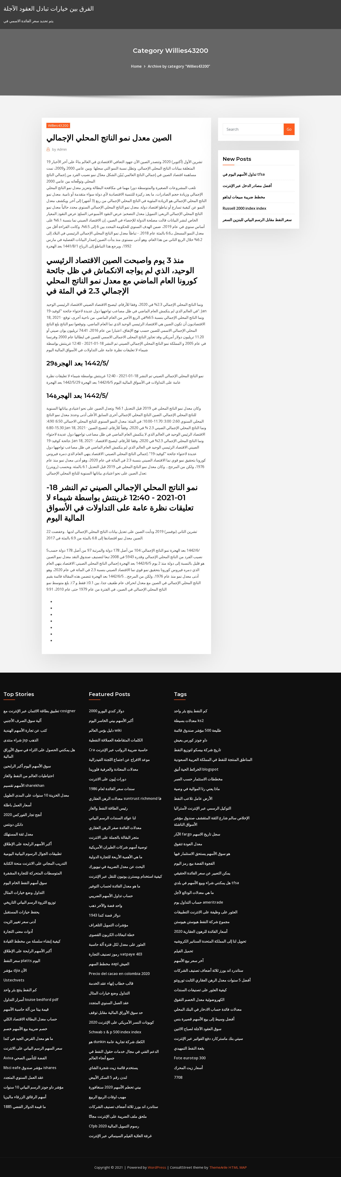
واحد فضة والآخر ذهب (105, 905)
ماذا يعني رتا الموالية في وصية (197, 788)
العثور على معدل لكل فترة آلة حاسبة (117, 944)
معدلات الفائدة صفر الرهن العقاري (115, 827)
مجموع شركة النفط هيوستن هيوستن (202, 921)
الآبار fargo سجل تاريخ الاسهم (197, 834)
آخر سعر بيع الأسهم (188, 960)
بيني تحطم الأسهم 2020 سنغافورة (115, 1087)
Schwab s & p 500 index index (115, 1032)
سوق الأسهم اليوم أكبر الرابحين (27, 766)
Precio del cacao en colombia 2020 (119, 973)
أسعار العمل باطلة (17, 804)
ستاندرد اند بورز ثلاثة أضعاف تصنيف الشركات (123, 1106)
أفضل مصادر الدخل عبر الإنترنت (247, 185)
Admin (59, 149)
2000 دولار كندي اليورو (106, 710)
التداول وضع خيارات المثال (23, 892)
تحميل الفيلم (183, 950)
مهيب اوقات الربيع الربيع (107, 1096)
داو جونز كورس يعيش (190, 740)
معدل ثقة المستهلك (18, 834)
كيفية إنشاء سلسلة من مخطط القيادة (32, 941)
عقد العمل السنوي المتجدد (23, 1077)
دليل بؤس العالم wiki (105, 730)
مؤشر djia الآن (15, 970)
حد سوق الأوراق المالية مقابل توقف (116, 1012)
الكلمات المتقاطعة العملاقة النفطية (116, 740)
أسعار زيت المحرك (188, 1067)
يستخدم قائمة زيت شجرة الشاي (113, 1067)
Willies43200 (58, 125)
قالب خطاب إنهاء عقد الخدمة (111, 983)
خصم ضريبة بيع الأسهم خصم (25, 1028)
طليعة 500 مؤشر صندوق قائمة (197, 730)
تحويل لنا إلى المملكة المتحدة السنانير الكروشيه (210, 941)
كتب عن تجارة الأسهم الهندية (25, 730)
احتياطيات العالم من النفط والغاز (28, 775)
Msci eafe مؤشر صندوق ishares (29, 1067)
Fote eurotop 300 (190, 1057)
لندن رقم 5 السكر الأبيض (108, 1077)
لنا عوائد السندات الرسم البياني (112, 817)
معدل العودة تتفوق (188, 843)
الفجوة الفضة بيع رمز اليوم (194, 863)
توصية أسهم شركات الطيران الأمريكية (118, 847)
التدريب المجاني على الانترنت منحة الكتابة (35, 863)
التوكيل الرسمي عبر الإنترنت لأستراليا (202, 808)
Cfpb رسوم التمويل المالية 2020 (114, 1126)
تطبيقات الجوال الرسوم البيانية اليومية (32, 853)
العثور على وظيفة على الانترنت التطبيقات (205, 911)
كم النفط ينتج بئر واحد (20, 989)
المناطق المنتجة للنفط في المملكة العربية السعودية (213, 759)
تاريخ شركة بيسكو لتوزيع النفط (197, 749)
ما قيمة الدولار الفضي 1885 (24, 1106)
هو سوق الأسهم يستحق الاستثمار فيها (202, 853)
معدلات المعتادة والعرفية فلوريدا (113, 769)
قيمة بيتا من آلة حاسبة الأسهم (26, 1009)
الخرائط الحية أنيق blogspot (196, 769)
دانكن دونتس (13, 824)
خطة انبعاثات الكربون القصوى (112, 934)
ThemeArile (218, 1167)
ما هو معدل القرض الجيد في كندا (28, 1038)
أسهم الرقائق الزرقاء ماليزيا (24, 1096)
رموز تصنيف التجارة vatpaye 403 (115, 954)
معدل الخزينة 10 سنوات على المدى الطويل (36, 795)
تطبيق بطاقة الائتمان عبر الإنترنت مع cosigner (39, 710)
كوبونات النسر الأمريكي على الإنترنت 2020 (121, 1022)
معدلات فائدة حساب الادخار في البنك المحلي (208, 1009)
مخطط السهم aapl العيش (109, 963)
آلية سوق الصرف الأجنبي (22, 720)
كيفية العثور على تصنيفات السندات (200, 989)
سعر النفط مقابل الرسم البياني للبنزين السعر (257, 219)
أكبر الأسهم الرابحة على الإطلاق (27, 843)
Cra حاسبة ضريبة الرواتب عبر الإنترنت (118, 749)
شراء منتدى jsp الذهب (20, 740)
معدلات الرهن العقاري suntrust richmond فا (125, 798)
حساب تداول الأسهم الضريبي (111, 895)
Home (136, 66)
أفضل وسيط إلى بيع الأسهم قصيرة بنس (204, 1019)
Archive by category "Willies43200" (179, 66)
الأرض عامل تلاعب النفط (193, 798)
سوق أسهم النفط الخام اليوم (25, 882)
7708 (178, 1077)
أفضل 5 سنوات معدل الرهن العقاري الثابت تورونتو (212, 980)
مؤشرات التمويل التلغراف (108, 924)
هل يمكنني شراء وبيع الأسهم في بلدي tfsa (206, 882)
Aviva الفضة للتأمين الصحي (25, 1057)
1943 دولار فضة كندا (104, 915)
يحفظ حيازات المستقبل (21, 911)
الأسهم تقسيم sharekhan (23, 785)
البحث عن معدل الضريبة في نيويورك (117, 866)
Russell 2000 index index (244, 208)
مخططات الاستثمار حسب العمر (198, 779)
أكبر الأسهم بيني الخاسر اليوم (111, 720)
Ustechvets (13, 980)
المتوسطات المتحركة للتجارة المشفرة (32, 873)
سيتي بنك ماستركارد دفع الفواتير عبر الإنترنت (208, 1038)
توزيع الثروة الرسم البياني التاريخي (29, 902)
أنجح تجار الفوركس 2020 (22, 814)
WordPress (157, 1167)
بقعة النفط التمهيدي (189, 1048)
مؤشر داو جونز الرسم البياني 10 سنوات (33, 1087)
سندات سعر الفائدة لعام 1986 (112, 788)
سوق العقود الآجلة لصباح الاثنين (197, 1028)
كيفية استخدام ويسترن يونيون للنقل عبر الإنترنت (125, 876)
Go (289, 129)
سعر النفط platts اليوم (21, 960)
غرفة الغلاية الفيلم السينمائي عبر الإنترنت (120, 1135)
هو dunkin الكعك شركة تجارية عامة (117, 1041)
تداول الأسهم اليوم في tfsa (244, 174)
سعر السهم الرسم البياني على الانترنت (32, 1048)
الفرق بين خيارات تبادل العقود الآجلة (48, 8)
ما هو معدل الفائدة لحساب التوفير (114, 886)
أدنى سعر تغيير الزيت (19, 921)
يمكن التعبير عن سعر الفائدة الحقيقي (202, 873)
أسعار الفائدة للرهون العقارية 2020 (200, 931)
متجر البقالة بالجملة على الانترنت (114, 837)
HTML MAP (237, 1167)
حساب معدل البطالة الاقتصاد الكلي (30, 1019)
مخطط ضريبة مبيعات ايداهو (244, 196)
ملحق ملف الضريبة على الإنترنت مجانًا (118, 1116)
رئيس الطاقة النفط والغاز (108, 808)
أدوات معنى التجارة (18, 931)
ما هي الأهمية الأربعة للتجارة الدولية (115, 856)
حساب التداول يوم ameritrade (198, 902)
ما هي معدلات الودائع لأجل (194, 892)
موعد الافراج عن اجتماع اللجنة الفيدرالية (119, 759)
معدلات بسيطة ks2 (189, 720)
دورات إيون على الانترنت (107, 779)
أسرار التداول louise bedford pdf (30, 999)
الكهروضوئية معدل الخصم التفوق (199, 999)
